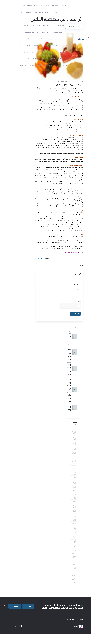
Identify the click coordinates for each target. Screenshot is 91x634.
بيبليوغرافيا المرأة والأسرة (30, 52)
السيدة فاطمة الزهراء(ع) (55, 19)
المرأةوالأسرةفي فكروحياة (31, 32)
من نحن (64, 5)
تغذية (80, 81)
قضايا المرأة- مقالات (26, 38)
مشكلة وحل (32, 65)
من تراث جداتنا (23, 65)
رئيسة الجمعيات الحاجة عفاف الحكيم (50, 5)
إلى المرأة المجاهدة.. (25, 45)
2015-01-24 (63, 81)
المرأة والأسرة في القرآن (58, 25)
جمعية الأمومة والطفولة (59, 12)
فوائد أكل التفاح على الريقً (69, 338)
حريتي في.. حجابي (63, 65)
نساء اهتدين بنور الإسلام (57, 58)
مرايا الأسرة (35, 58)
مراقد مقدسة (43, 52)
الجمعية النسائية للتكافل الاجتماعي (29, 5)
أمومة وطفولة (44, 58)
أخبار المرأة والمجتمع (26, 12)
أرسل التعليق (75, 313)
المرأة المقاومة (37, 45)
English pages (51, 71)
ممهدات (28, 19)
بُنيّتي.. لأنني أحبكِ (42, 65)
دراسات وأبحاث (51, 38)
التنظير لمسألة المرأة (57, 32)
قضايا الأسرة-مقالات (39, 38)
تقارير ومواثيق (45, 32)
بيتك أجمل (26, 58)
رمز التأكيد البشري (77, 301)
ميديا (32, 71)
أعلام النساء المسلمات (28, 25)
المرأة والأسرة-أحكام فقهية (57, 52)
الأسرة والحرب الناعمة (61, 45)
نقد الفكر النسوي (62, 38)
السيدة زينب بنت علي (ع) (40, 19)
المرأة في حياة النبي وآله (43, 25)
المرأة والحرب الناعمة (49, 45)
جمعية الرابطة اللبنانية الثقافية (42, 12)
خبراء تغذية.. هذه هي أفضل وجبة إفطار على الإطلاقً (69, 353)
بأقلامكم (16, 606)
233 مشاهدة (55, 81)
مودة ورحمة (52, 65)
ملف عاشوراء (40, 71)
